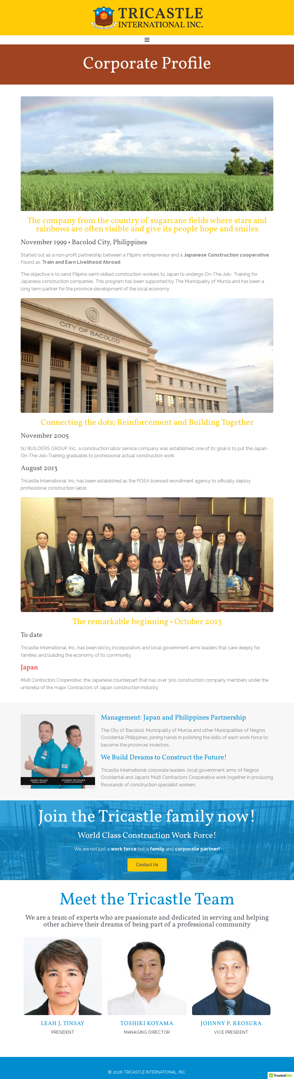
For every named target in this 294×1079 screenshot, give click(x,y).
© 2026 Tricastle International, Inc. (147, 1072)
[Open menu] (147, 39)
